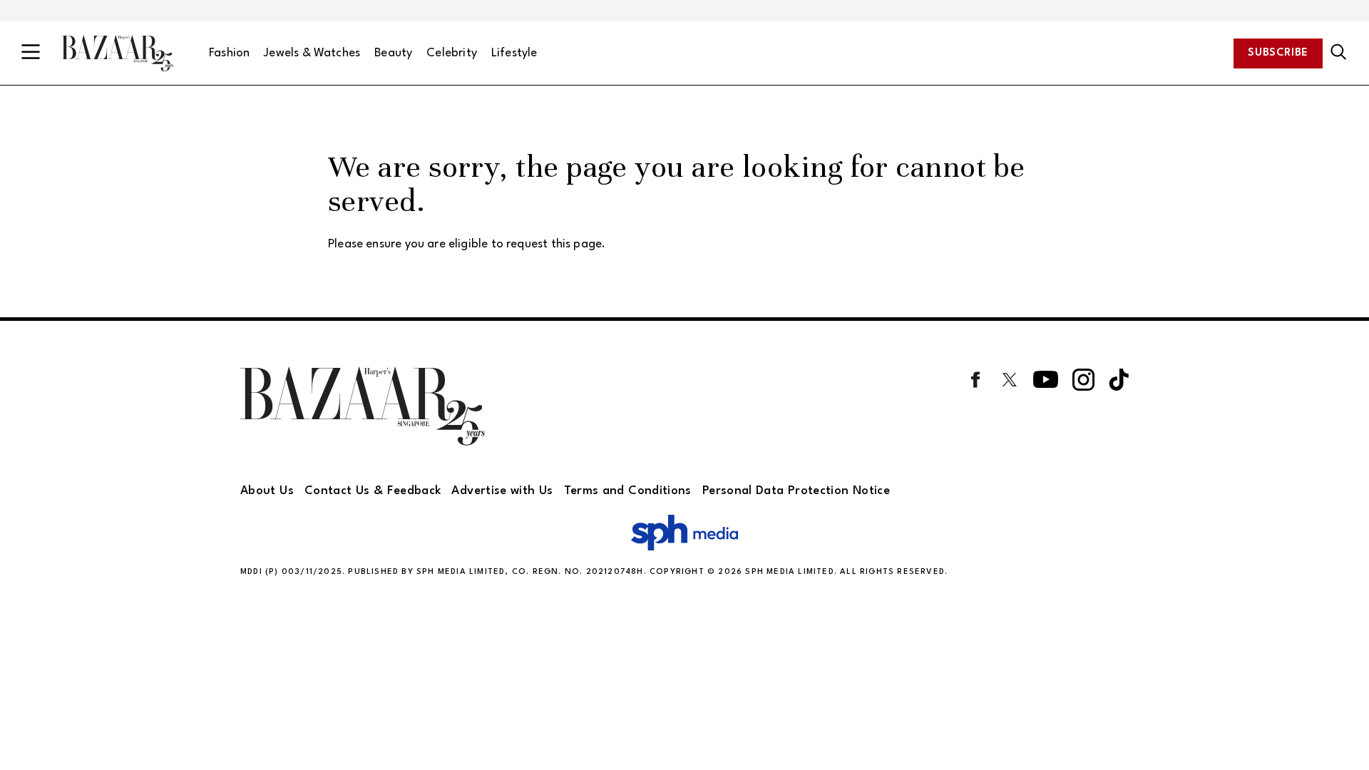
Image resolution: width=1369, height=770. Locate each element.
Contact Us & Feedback (372, 491)
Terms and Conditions (628, 491)
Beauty (393, 53)
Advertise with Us (502, 491)
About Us (267, 491)
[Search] (1339, 53)
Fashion (229, 53)
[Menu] (30, 53)
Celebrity (451, 53)
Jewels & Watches (312, 53)
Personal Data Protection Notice (796, 491)
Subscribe (1278, 53)
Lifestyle (514, 53)
